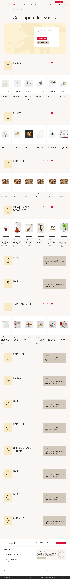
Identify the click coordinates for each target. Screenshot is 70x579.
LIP (48, 96)
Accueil (4, 9)
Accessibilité (7, 561)
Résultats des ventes (43, 42)
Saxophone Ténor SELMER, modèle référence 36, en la (28, 242)
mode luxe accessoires (29, 568)
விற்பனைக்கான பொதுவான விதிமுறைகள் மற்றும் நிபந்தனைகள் (54, 577)
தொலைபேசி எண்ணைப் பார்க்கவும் (19, 35)
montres (5, 572)
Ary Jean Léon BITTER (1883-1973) (51, 242)
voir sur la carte (16, 32)
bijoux (5, 570)
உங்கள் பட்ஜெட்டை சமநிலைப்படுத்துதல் (37, 4)
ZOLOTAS (26, 147)
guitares (48, 568)
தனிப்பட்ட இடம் (59, 2)
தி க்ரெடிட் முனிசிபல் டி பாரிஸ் (65, 4)
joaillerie (5, 568)
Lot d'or (3, 195)
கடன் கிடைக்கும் (26, 4)
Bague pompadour (52, 147)
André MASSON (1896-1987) (39, 241)
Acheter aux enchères (10, 9)
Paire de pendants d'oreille (28, 97)
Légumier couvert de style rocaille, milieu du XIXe (52, 339)
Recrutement (7, 552)
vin (47, 570)
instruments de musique (29, 572)
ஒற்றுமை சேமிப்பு (57, 4)
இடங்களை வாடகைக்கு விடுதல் (10, 559)
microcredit (49, 572)
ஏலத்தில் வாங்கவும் (49, 4)
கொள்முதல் (6, 556)
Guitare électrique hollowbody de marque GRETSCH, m (17, 243)
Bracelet (15, 147)
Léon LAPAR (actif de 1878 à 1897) (63, 338)
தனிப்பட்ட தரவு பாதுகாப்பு (40, 577)
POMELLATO (4, 96)
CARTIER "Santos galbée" (63, 148)
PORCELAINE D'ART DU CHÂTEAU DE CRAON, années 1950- (40, 340)
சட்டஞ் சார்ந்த (32, 577)
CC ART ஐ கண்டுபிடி (41, 557)
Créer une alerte (42, 38)
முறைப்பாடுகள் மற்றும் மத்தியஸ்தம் (11, 554)
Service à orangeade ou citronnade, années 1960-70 (5, 340)
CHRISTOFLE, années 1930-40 (28, 338)
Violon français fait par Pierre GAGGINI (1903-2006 (5, 242)
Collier (2, 147)
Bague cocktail (39, 96)
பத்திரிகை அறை (7, 549)
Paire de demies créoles (16, 97)
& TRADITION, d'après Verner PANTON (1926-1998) (63, 243)
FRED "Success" (39, 147)
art (25, 570)
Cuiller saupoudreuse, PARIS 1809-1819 (17, 339)
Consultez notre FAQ (61, 543)
